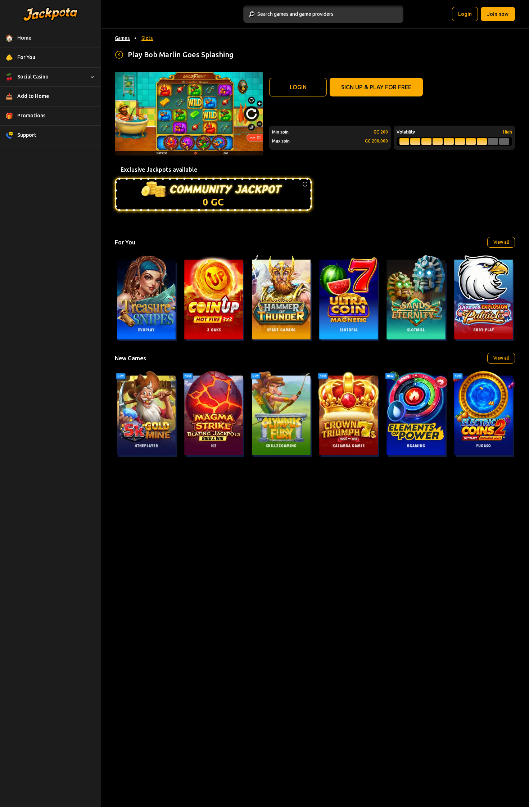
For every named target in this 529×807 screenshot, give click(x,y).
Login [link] (465, 14)
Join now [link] (497, 14)
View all (501, 242)
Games (122, 38)
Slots (147, 38)
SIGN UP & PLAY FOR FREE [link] (376, 87)
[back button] (119, 55)
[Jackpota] (50, 14)
